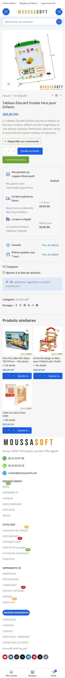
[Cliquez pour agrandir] (8, 84)
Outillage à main (12, 541)
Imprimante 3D (11, 568)
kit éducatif (20, 95)
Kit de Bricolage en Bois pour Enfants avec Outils (47, 360)
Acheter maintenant (16, 159)
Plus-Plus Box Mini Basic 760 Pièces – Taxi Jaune (16, 360)
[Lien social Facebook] (16, 305)
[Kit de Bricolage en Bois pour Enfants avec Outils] (47, 341)
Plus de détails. (50, 245)
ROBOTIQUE (9, 573)
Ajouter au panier (30, 150)
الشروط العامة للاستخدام (14, 648)
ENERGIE (7, 596)
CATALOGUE (9, 619)
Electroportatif (10, 536)
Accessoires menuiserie (16, 552)
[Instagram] (16, 656)
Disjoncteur (9, 601)
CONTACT (7, 631)
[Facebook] (10, 656)
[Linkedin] (28, 656)
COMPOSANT (9, 585)
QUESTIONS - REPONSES (16, 636)
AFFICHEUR (8, 509)
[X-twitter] (22, 656)
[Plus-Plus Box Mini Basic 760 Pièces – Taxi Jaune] (17, 341)
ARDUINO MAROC (12, 481)
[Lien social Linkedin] (29, 305)
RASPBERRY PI (10, 492)
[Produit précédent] (52, 96)
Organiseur (8, 558)
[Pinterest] (34, 656)
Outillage (8, 524)
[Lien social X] (20, 305)
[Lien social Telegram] (37, 305)
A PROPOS (8, 625)
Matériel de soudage (14, 547)
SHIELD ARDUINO (12, 504)
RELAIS (6, 515)
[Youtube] (5, 656)
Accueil (6, 95)
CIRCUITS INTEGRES (13, 590)
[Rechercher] (59, 22)
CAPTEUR (7, 498)
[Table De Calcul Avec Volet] (17, 395)
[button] (17, 376)
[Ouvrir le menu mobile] (6, 11)
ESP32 (6, 486)
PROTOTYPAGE (10, 579)
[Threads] (40, 656)
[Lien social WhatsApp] (33, 305)
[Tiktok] (45, 656)
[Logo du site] (33, 11)
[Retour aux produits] (56, 96)
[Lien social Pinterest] (24, 305)
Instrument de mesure (15, 529)
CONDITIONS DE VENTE (15, 642)
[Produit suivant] (60, 96)
